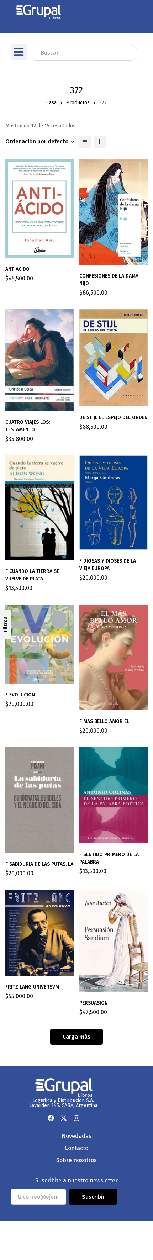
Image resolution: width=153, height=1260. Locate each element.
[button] (19, 52)
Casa (51, 103)
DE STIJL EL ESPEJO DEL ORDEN (113, 418)
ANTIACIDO (17, 269)
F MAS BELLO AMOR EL (104, 721)
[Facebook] (50, 1118)
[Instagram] (76, 1118)
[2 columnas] (100, 142)
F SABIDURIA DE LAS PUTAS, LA (39, 864)
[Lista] (85, 142)
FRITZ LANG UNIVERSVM (32, 987)
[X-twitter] (63, 1118)
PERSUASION (93, 1003)
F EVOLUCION (20, 695)
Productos (78, 103)
